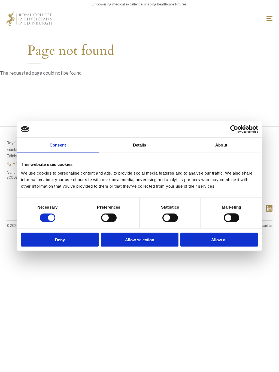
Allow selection (139, 239)
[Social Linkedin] (269, 208)
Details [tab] (139, 145)
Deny (60, 239)
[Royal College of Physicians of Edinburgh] (29, 18)
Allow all (219, 239)
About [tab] (221, 145)
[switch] (109, 218)
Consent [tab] (58, 145)
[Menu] (269, 19)
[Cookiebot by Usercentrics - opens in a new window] (234, 129)
